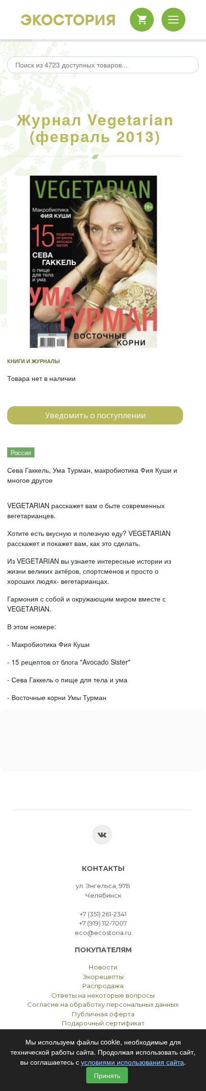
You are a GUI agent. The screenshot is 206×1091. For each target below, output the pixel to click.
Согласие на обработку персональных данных (103, 1004)
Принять (107, 1075)
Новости (103, 967)
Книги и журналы (33, 361)
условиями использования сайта (132, 1062)
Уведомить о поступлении (95, 415)
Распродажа (103, 986)
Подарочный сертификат (103, 1023)
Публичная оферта (103, 1014)
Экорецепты (103, 976)
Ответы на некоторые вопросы (103, 995)
